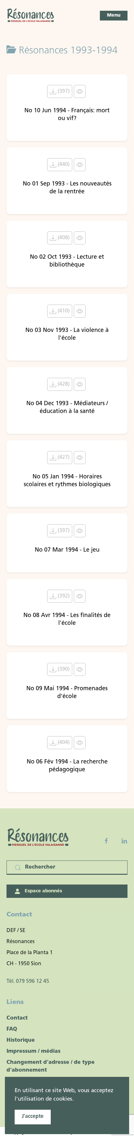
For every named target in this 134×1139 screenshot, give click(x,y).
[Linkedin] (124, 841)
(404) (63, 742)
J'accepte (33, 1116)
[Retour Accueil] (31, 15)
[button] (113, 16)
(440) (63, 164)
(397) (63, 91)
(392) (63, 596)
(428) (63, 384)
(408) (63, 237)
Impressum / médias (33, 1051)
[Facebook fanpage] (106, 841)
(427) (63, 457)
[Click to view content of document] (80, 91)
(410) (63, 311)
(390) (63, 669)
